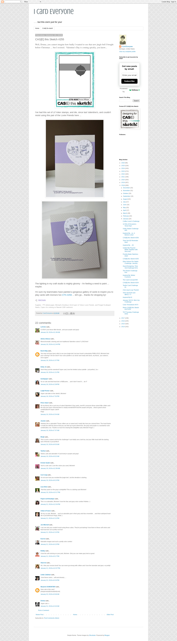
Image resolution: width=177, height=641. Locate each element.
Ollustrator (92, 635)
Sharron (43, 563)
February (126, 216)
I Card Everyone (54, 11)
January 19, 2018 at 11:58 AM (50, 468)
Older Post (110, 614)
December (126, 188)
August (125, 199)
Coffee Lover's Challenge (131, 221)
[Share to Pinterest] (73, 313)
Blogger (107, 635)
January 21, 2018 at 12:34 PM (50, 504)
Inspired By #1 (127, 297)
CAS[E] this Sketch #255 (131, 259)
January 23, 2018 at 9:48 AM (50, 594)
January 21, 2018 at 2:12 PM (50, 518)
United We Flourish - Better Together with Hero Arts (130, 249)
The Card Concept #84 (130, 280)
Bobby (43, 551)
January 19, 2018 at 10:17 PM (50, 492)
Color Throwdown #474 (130, 305)
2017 (123, 318)
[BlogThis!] (67, 313)
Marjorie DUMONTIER (48, 587)
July (124, 202)
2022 (123, 174)
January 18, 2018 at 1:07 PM (50, 360)
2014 (123, 326)
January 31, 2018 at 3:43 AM (50, 606)
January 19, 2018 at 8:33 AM (50, 444)
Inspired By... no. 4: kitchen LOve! (129, 234)
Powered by (123, 90)
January (126, 219)
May (124, 207)
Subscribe (129, 81)
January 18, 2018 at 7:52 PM (50, 396)
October (126, 193)
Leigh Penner (45, 391)
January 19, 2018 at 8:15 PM (50, 480)
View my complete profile (127, 51)
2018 (123, 185)
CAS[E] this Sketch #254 (131, 282)
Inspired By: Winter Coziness (129, 276)
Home (37, 28)
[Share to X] (69, 313)
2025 (123, 165)
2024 (123, 168)
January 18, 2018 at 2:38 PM (50, 384)
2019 (123, 182)
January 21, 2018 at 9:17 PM (50, 556)
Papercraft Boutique (47, 499)
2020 (123, 180)
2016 (123, 321)
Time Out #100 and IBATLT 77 (129, 293)
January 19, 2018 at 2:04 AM (50, 414)
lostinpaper (44, 379)
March (125, 213)
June (125, 205)
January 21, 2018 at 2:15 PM (50, 532)
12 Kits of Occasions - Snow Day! (130, 225)
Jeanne (43, 421)
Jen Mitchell (45, 525)
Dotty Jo (43, 367)
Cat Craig (44, 475)
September (127, 196)
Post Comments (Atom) (51, 618)
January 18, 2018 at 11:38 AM (50, 332)
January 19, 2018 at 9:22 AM (50, 456)
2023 (123, 171)
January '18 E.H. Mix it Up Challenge (131, 301)
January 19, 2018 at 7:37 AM (50, 430)
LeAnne (43, 327)
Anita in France (46, 511)
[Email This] (64, 313)
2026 (123, 163)
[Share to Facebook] (71, 313)
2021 (123, 177)
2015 (123, 324)
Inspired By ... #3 (128, 245)
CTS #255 (67, 295)
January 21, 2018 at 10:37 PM (50, 568)
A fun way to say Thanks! (131, 290)
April (124, 210)
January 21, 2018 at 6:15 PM (50, 544)
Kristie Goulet (45, 463)
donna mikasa (45, 339)
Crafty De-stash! (47, 28)
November (126, 190)
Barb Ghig (44, 351)
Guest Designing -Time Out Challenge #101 (130, 267)
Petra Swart (45, 403)
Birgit (42, 437)
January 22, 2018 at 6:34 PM (50, 580)
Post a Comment (43, 610)
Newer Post (39, 614)
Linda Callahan (46, 575)
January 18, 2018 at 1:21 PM (50, 372)
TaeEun (43, 451)
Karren (43, 539)
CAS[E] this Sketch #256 (131, 238)
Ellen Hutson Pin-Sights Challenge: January (130, 262)
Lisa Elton (44, 487)
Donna (43, 601)
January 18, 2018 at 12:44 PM (50, 344)
